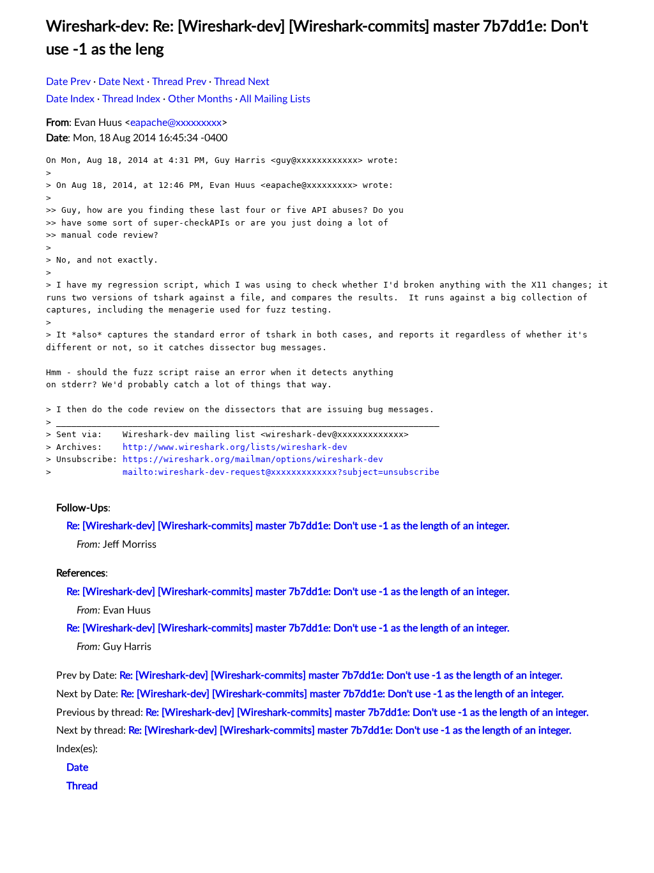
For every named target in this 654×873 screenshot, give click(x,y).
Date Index (70, 99)
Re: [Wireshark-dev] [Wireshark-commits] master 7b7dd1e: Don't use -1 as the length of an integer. (288, 526)
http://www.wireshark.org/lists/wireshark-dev (235, 447)
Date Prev (68, 82)
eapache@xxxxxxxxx (176, 123)
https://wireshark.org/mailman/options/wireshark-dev (253, 459)
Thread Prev (179, 82)
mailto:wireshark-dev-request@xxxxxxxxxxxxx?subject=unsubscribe (281, 472)
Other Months (200, 99)
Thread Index (131, 99)
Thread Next (242, 82)
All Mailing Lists (275, 99)
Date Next (121, 82)
